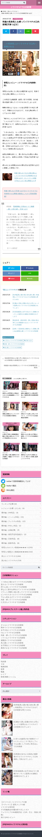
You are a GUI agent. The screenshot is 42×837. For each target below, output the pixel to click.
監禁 (2, 669)
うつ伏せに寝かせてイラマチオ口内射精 (16, 582)
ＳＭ (2, 664)
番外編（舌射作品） (10, 539)
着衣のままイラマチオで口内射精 (14, 648)
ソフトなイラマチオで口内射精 (13, 638)
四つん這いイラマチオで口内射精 (14, 587)
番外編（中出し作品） (11, 526)
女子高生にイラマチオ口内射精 (13, 645)
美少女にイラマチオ (11, 560)
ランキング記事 (9, 504)
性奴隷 (3, 661)
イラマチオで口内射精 (21, 7)
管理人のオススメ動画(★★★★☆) (17, 547)
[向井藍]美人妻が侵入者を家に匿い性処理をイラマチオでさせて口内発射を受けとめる (26, 297)
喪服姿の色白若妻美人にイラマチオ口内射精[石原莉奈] (20, 366)
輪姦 (2, 672)
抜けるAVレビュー (8, 817)
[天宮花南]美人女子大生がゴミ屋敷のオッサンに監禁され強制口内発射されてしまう (26, 314)
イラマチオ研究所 (8, 807)
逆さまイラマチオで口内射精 (12, 584)
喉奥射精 (4, 667)
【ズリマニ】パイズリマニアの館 (14, 802)
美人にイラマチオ (10, 290)
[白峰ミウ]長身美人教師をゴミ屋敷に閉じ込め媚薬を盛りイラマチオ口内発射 (26, 330)
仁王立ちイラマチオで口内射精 (13, 340)
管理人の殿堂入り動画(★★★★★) (17, 552)
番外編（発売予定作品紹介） (13, 534)
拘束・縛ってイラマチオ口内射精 (14, 344)
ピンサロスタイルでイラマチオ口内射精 (16, 594)
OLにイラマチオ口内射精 (10, 633)
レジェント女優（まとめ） (12, 508)
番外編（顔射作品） (10, 543)
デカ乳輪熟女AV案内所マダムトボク (15, 810)
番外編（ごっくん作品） (12, 517)
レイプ (3, 674)
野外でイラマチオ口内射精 (11, 627)
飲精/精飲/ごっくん (8, 677)
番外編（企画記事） (10, 530)
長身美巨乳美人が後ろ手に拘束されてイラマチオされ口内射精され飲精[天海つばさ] (22, 359)
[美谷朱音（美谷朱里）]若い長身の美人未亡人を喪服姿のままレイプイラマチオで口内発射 (26, 322)
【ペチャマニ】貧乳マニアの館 (13, 804)
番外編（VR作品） (9, 513)
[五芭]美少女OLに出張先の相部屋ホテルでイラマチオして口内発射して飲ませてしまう (26, 756)
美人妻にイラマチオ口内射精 (12, 347)
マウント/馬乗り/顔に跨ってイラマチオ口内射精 (19, 592)
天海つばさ (29, 340)
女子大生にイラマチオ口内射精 (13, 630)
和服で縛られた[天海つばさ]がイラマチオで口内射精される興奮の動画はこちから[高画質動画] (20, 193)
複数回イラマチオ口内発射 (11, 640)
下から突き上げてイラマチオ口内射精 (15, 597)
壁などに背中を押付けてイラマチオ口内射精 (18, 589)
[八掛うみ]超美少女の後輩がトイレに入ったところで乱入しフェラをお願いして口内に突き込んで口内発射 (26, 742)
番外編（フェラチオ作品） (13, 521)
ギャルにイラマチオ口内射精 (12, 625)
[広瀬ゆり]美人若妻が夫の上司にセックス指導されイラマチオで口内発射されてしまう (26, 305)
